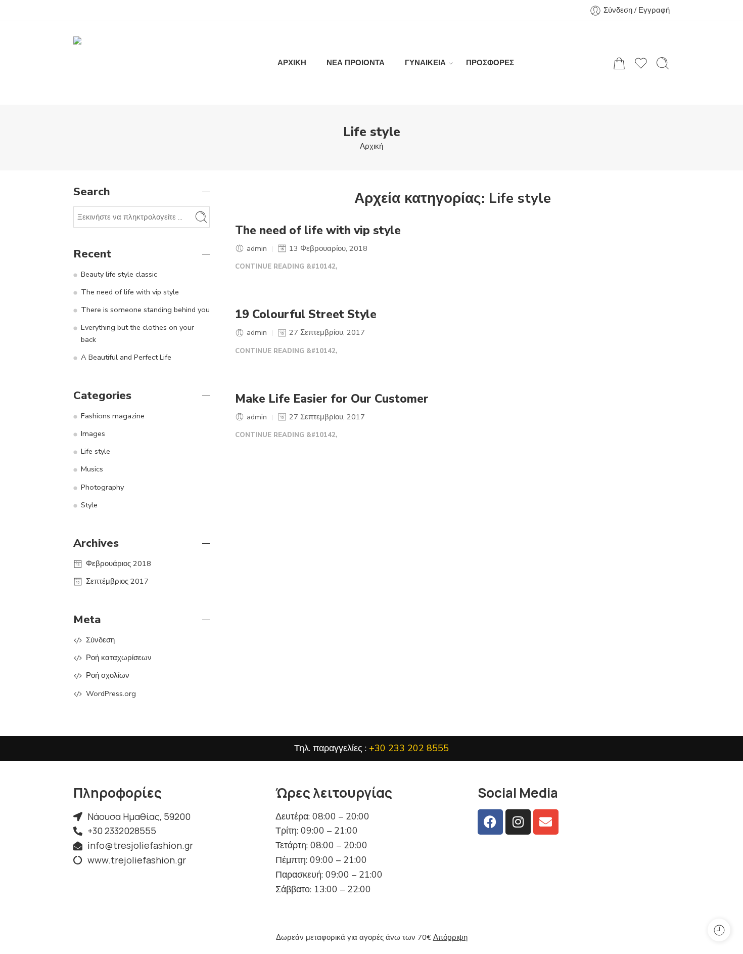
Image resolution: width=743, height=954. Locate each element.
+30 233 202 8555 (409, 748)
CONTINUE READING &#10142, (286, 266)
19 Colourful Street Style (306, 315)
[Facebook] (490, 822)
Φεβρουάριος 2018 (118, 563)
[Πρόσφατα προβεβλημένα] (719, 930)
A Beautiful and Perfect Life (126, 357)
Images (93, 433)
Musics (92, 469)
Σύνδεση (100, 640)
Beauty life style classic (119, 274)
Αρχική (371, 146)
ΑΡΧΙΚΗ (291, 63)
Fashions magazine (113, 416)
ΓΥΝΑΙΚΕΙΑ (425, 63)
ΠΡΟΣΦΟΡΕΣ (490, 63)
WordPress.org (111, 693)
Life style (95, 451)
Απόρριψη (450, 937)
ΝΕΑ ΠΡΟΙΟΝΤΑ (356, 63)
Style (89, 505)
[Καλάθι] (619, 63)
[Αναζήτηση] (663, 63)
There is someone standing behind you (145, 310)
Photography (102, 487)
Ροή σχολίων (107, 675)
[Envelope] (546, 822)
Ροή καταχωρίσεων (119, 658)
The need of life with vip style (318, 231)
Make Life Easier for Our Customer (332, 399)
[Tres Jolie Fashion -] (126, 63)
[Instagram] (518, 822)
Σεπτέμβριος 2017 (117, 581)
